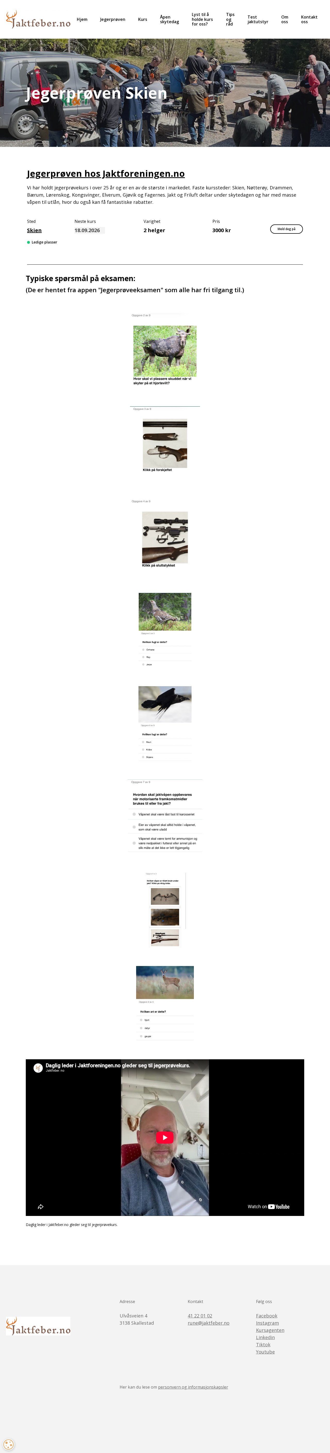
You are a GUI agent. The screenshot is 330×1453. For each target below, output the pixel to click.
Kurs (142, 19)
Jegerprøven (112, 19)
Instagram (267, 1323)
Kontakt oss (309, 19)
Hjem (82, 19)
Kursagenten (270, 1330)
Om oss (284, 19)
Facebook (266, 1316)
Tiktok (263, 1344)
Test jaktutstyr (258, 19)
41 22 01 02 (200, 1316)
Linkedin (265, 1337)
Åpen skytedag (169, 19)
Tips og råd (230, 19)
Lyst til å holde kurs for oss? (202, 19)
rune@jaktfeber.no (208, 1323)
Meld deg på (286, 229)
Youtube (265, 1352)
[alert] (8, 1444)
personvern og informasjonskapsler (193, 1387)
